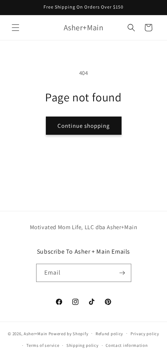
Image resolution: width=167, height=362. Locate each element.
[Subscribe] (122, 273)
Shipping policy (82, 345)
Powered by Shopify (69, 333)
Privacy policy (144, 333)
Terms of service (42, 345)
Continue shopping (83, 125)
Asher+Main (35, 333)
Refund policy (109, 333)
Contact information (127, 345)
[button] (15, 27)
